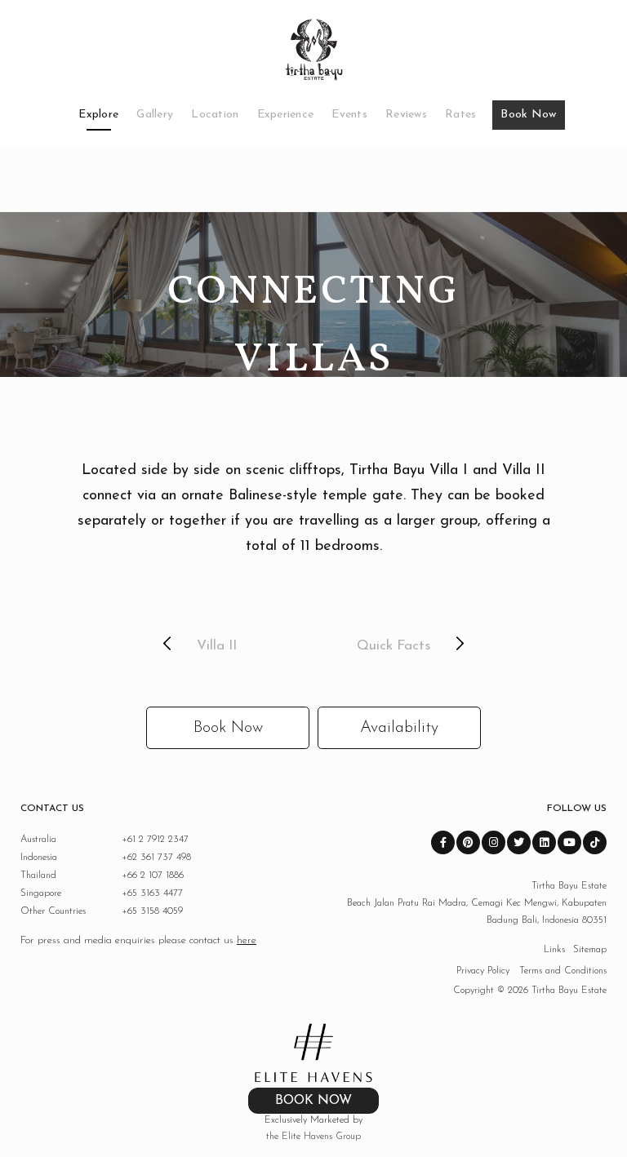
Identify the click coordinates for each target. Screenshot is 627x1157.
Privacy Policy (482, 971)
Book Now (528, 115)
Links (554, 950)
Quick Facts (393, 646)
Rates (460, 115)
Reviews (406, 115)
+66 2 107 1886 (102, 875)
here (246, 940)
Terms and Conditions (563, 971)
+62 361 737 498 (105, 857)
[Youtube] (569, 842)
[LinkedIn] (544, 842)
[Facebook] (443, 842)
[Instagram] (493, 842)
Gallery (154, 115)
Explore (98, 115)
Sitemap (590, 950)
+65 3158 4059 (101, 911)
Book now (228, 728)
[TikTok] (595, 842)
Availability (399, 728)
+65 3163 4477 (101, 893)
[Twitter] (519, 842)
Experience (285, 115)
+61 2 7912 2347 (104, 839)
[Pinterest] (468, 842)
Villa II (217, 646)
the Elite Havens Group (313, 1136)
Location (214, 115)
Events (349, 115)
